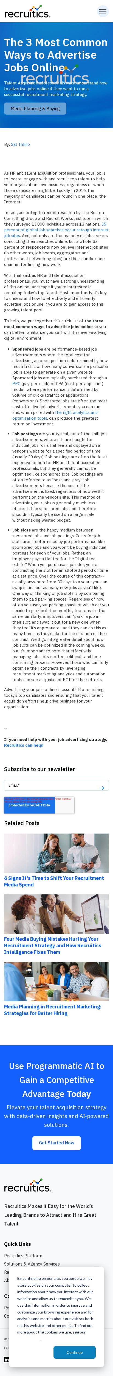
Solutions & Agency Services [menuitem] (32, 1264)
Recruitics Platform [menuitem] (23, 1255)
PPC (16, 383)
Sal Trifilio (20, 144)
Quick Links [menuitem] (17, 1244)
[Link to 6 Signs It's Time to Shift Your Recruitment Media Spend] (56, 852)
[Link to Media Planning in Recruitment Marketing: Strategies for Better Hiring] (56, 981)
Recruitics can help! (24, 745)
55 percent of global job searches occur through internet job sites (56, 229)
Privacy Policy (28, 1339)
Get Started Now (56, 1142)
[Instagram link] (7, 1359)
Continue (75, 1352)
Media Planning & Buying (35, 108)
